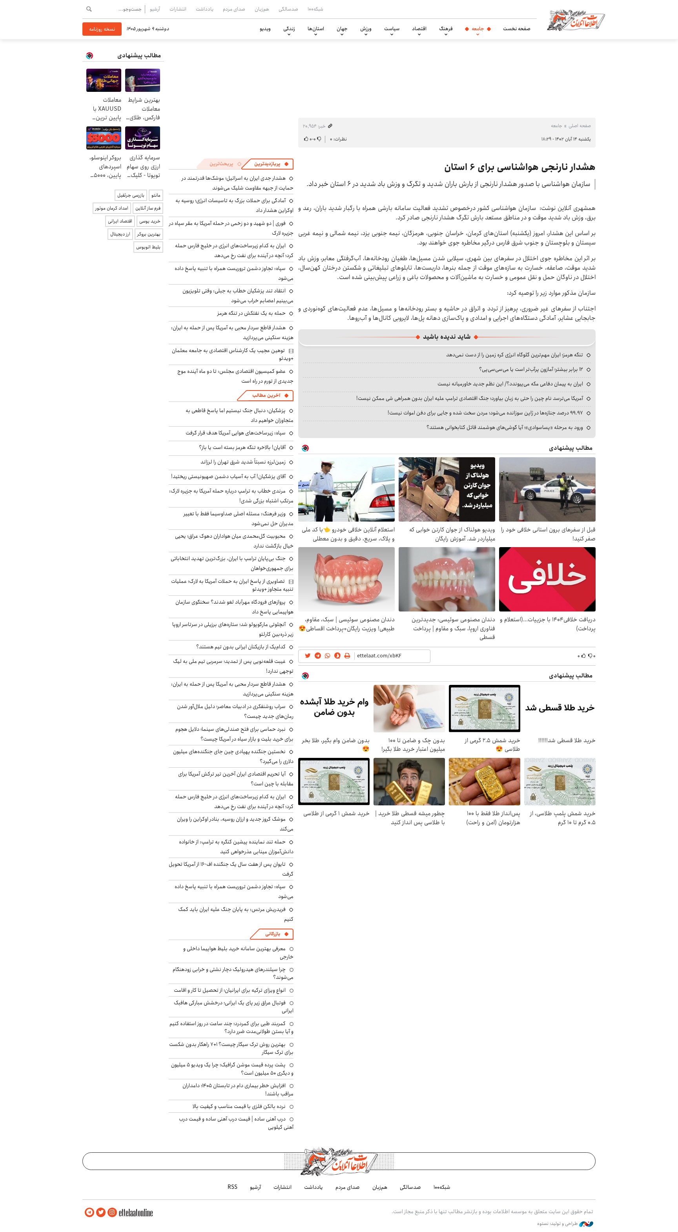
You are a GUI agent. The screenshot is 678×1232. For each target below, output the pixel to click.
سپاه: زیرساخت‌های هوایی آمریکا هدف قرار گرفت (236, 433)
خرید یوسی (149, 221)
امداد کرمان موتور (111, 208)
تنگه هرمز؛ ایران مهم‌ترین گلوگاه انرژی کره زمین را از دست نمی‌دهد (514, 354)
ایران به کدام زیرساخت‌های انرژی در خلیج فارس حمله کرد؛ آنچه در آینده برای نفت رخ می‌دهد (234, 250)
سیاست (391, 29)
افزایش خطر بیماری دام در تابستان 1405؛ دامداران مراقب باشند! (237, 1089)
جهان (342, 29)
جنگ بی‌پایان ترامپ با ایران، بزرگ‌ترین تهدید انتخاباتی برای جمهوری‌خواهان (232, 563)
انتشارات (178, 9)
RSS (232, 1187)
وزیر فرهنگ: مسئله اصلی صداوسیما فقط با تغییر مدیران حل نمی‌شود (238, 518)
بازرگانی (272, 934)
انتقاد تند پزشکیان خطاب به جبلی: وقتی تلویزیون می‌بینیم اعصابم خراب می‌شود (237, 296)
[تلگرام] (89, 1212)
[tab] (271, 164)
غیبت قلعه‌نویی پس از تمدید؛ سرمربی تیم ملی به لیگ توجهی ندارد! (233, 666)
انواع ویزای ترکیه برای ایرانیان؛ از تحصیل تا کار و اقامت (230, 990)
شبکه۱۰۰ (315, 9)
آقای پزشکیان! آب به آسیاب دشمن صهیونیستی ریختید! (228, 476)
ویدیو (265, 29)
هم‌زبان (262, 9)
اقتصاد (419, 29)
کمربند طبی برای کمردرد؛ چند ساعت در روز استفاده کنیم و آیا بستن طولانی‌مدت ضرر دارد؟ (231, 1027)
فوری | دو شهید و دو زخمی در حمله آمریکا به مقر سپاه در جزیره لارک (231, 228)
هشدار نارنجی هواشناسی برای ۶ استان (520, 167)
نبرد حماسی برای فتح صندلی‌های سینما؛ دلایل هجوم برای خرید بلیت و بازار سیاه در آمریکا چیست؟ (234, 734)
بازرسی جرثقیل (130, 195)
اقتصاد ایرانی (120, 221)
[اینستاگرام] (112, 1212)
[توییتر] (101, 1212)
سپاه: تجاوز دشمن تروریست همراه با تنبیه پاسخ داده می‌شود (234, 273)
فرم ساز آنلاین (147, 208)
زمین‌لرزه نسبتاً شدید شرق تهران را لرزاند (243, 462)
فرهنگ (446, 29)
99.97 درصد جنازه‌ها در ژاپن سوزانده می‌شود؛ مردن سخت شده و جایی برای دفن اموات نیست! (485, 413)
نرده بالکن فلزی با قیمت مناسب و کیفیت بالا (239, 1106)
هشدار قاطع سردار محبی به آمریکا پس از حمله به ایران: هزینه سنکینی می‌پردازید (232, 689)
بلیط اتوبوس (148, 247)
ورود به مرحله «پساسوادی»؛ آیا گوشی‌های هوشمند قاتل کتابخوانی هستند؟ (504, 427)
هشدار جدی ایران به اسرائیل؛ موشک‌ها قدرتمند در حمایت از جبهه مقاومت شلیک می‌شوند (237, 183)
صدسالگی (288, 9)
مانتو (155, 195)
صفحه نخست (516, 29)
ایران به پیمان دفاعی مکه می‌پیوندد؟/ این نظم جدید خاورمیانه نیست (510, 384)
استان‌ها (316, 29)
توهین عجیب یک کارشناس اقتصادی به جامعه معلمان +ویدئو (232, 354)
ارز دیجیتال (120, 234)
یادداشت (204, 9)
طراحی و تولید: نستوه (558, 1223)
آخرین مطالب (266, 395)
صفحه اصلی (580, 126)
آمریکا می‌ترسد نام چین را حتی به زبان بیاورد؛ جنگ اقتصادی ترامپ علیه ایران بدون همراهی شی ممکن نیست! (469, 398)
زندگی (289, 29)
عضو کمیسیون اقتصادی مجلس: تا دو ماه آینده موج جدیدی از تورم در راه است (235, 376)
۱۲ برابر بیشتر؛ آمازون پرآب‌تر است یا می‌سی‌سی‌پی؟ (531, 369)
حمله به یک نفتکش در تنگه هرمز (251, 313)
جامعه (478, 29)
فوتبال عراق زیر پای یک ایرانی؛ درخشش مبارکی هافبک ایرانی (233, 1006)
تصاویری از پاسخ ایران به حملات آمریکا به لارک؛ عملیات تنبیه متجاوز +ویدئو (232, 585)
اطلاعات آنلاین (576, 19)
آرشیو (155, 9)
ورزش (366, 29)
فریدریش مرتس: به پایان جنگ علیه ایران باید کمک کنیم (235, 914)
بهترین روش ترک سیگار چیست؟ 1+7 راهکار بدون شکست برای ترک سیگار (231, 1048)
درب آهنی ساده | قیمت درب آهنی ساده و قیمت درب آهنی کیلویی (236, 1123)
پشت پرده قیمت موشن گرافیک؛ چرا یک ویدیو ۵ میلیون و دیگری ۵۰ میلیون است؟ (232, 1068)
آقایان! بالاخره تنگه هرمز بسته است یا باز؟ (242, 447)
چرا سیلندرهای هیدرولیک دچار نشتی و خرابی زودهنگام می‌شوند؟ (233, 973)
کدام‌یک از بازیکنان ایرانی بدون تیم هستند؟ (241, 646)
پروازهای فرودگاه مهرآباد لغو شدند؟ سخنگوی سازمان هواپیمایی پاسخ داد (234, 607)
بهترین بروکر (148, 234)
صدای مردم (234, 9)
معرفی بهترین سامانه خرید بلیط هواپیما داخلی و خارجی (238, 952)
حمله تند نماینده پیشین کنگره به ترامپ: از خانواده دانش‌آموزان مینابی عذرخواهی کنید (236, 847)
